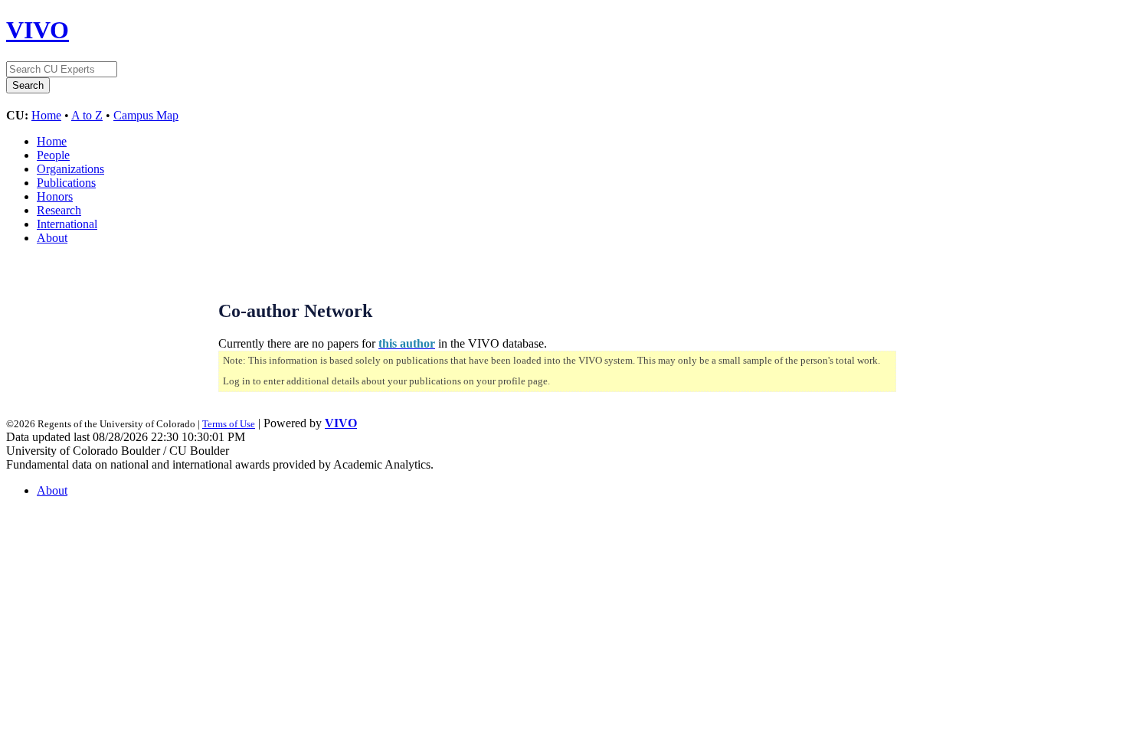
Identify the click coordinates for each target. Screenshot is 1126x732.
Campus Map (145, 115)
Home (46, 115)
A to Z (87, 115)
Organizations (70, 168)
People (53, 155)
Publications (66, 182)
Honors (55, 196)
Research (59, 210)
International (67, 223)
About (52, 237)
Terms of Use (228, 424)
